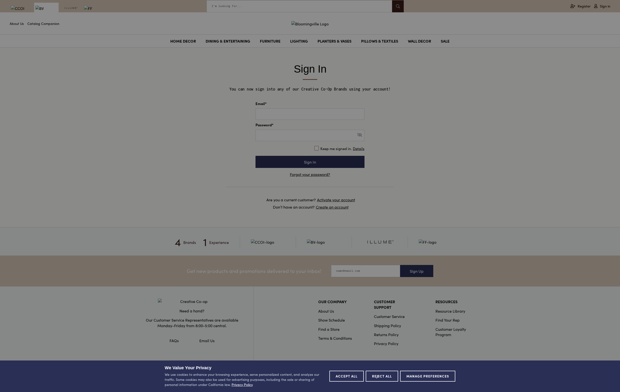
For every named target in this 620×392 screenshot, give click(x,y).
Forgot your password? (310, 174)
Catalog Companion (43, 23)
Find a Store (329, 329)
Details (358, 148)
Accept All (346, 376)
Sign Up (417, 271)
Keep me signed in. (342, 148)
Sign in (605, 6)
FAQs (174, 340)
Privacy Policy (386, 343)
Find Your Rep (447, 320)
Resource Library (450, 311)
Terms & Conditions (335, 338)
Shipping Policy (387, 325)
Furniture (270, 41)
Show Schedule (331, 320)
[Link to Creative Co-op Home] (192, 301)
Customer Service (389, 316)
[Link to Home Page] (310, 23)
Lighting (299, 41)
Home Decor (183, 41)
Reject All (382, 376)
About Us (17, 23)
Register (584, 6)
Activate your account (336, 199)
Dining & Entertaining (228, 41)
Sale (445, 41)
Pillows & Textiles (379, 41)
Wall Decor (419, 41)
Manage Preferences (427, 376)
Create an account (332, 207)
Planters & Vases (334, 41)
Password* (264, 124)
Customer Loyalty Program (450, 331)
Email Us (207, 340)
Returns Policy (386, 334)
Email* (261, 103)
